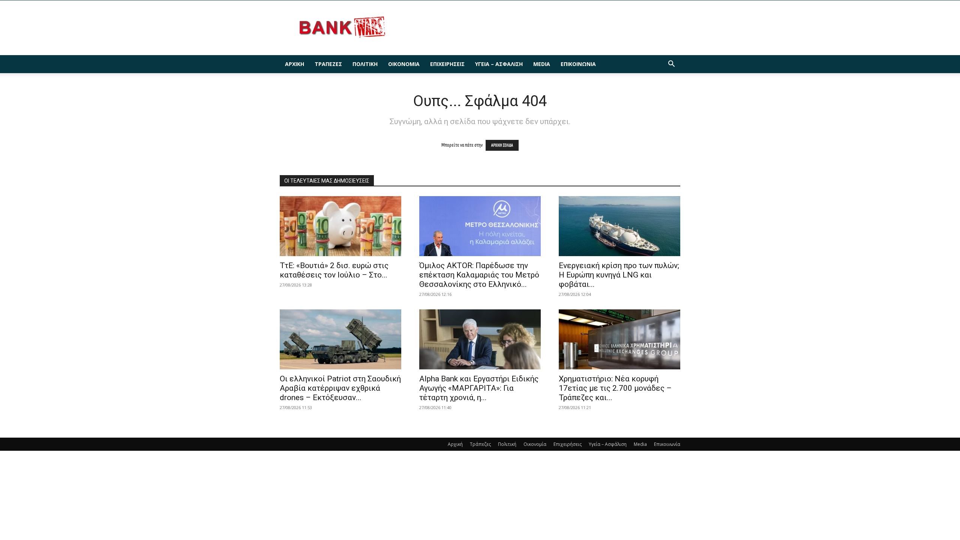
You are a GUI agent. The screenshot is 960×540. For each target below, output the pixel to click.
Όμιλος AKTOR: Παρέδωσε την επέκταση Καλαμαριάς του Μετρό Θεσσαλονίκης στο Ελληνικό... (479, 275)
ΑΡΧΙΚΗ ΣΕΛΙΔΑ (502, 145)
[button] (671, 64)
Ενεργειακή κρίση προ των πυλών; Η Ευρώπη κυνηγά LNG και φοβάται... (619, 275)
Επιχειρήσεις (447, 64)
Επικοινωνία (578, 64)
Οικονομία (404, 64)
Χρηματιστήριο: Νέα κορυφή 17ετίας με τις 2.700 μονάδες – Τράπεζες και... (615, 388)
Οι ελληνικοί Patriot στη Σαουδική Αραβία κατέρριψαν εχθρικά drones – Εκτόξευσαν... (340, 388)
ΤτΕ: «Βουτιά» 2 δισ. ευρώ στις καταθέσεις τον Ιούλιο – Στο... (334, 270)
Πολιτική (365, 64)
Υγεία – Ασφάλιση (499, 64)
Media (541, 64)
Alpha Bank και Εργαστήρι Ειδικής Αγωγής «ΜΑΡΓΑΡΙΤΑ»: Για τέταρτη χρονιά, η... (478, 388)
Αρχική (294, 64)
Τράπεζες (328, 64)
